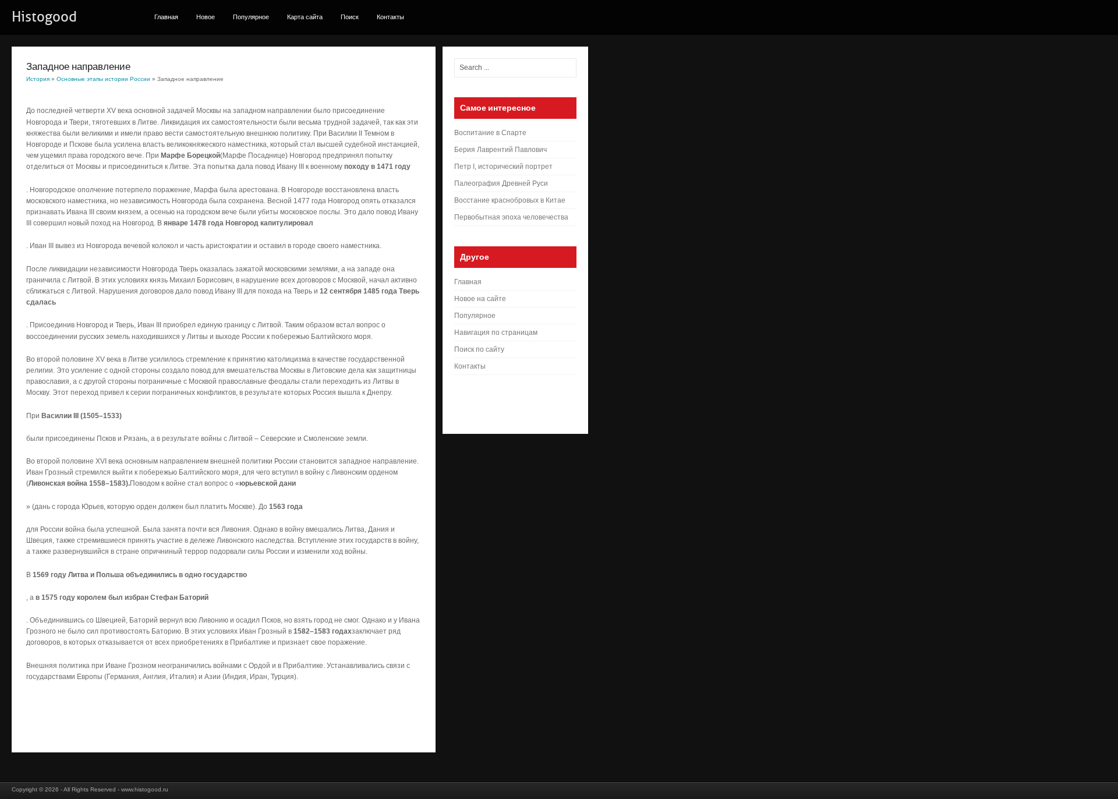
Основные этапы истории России (103, 79)
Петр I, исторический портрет (503, 166)
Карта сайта (305, 16)
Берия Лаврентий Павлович (500, 150)
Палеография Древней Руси (501, 183)
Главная (166, 16)
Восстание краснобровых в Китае (509, 200)
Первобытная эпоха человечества (511, 217)
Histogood (44, 17)
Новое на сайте (480, 299)
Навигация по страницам (495, 332)
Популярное (251, 16)
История (37, 79)
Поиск (350, 16)
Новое (205, 16)
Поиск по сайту (479, 349)
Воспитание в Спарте (490, 133)
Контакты (390, 16)
